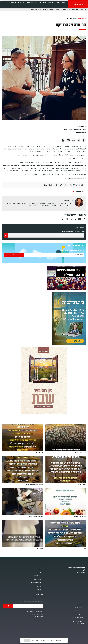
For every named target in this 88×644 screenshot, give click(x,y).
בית (85, 18)
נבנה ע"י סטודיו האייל (37, 614)
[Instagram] (71, 219)
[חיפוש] (6, 235)
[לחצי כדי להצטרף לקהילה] (69, 318)
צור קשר (13, 3)
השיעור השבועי (75, 10)
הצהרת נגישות (39, 594)
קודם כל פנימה (82, 485)
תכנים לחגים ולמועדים (48, 10)
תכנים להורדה (51, 3)
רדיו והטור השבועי (65, 10)
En (4, 4)
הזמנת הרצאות (42, 3)
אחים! (84, 549)
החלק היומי (83, 10)
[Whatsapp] (62, 219)
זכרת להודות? (39, 453)
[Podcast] (67, 219)
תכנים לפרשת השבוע (36, 10)
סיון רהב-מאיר (78, 4)
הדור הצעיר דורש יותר (80, 453)
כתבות (63, 3)
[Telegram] (75, 219)
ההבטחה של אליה (38, 549)
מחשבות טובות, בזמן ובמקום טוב (34, 485)
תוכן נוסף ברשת (80, 624)
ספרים (58, 3)
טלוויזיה (57, 10)
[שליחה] (14, 255)
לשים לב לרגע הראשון (80, 517)
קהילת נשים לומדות (32, 3)
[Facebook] (84, 219)
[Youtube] (79, 219)
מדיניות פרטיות (39, 616)
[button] (64, 5)
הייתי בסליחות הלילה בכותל (36, 517)
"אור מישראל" (21, 3)
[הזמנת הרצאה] (66, 278)
